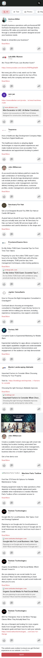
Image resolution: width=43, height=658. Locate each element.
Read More (6, 44)
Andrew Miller (14, 19)
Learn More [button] (25, 650)
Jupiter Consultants (16, 292)
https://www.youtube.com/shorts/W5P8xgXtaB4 (20, 68)
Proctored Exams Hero (17, 242)
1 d (9, 96)
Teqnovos (12, 130)
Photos (29, 12)
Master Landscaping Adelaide (20, 367)
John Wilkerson (14, 167)
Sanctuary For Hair (16, 205)
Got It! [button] (21, 655)
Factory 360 (13, 330)
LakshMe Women (15, 57)
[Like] (21, 49)
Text (17, 12)
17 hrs (10, 59)
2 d (9, 332)
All (7, 12)
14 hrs (10, 21)
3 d (9, 369)
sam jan (11, 94)
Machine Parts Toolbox (31, 473)
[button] (39, 3)
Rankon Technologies (17, 511)
